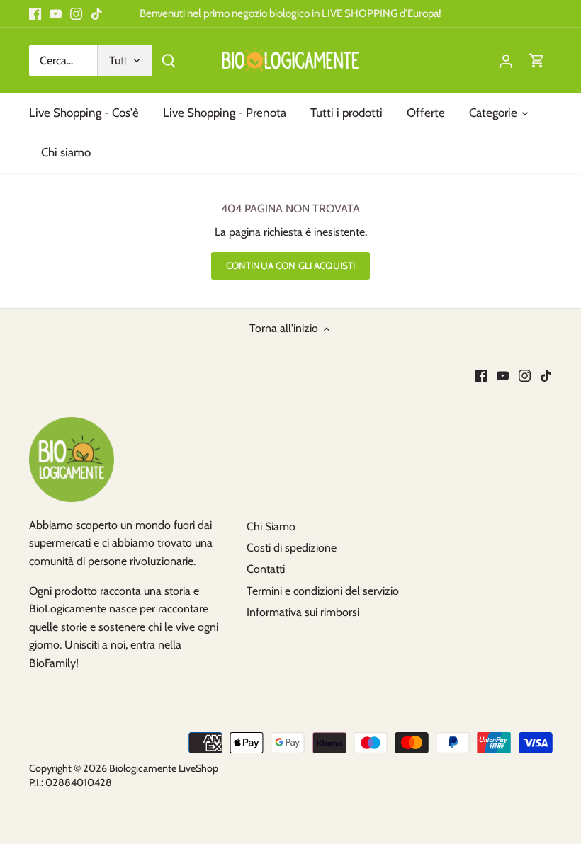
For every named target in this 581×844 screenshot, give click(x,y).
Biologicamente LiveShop (163, 768)
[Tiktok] (97, 13)
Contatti (266, 569)
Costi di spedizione (292, 547)
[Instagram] (76, 13)
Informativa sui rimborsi (303, 612)
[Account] (505, 60)
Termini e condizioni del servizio (323, 591)
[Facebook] (35, 13)
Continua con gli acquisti (290, 265)
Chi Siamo (271, 526)
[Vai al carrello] (537, 60)
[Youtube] (56, 13)
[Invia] (168, 60)
